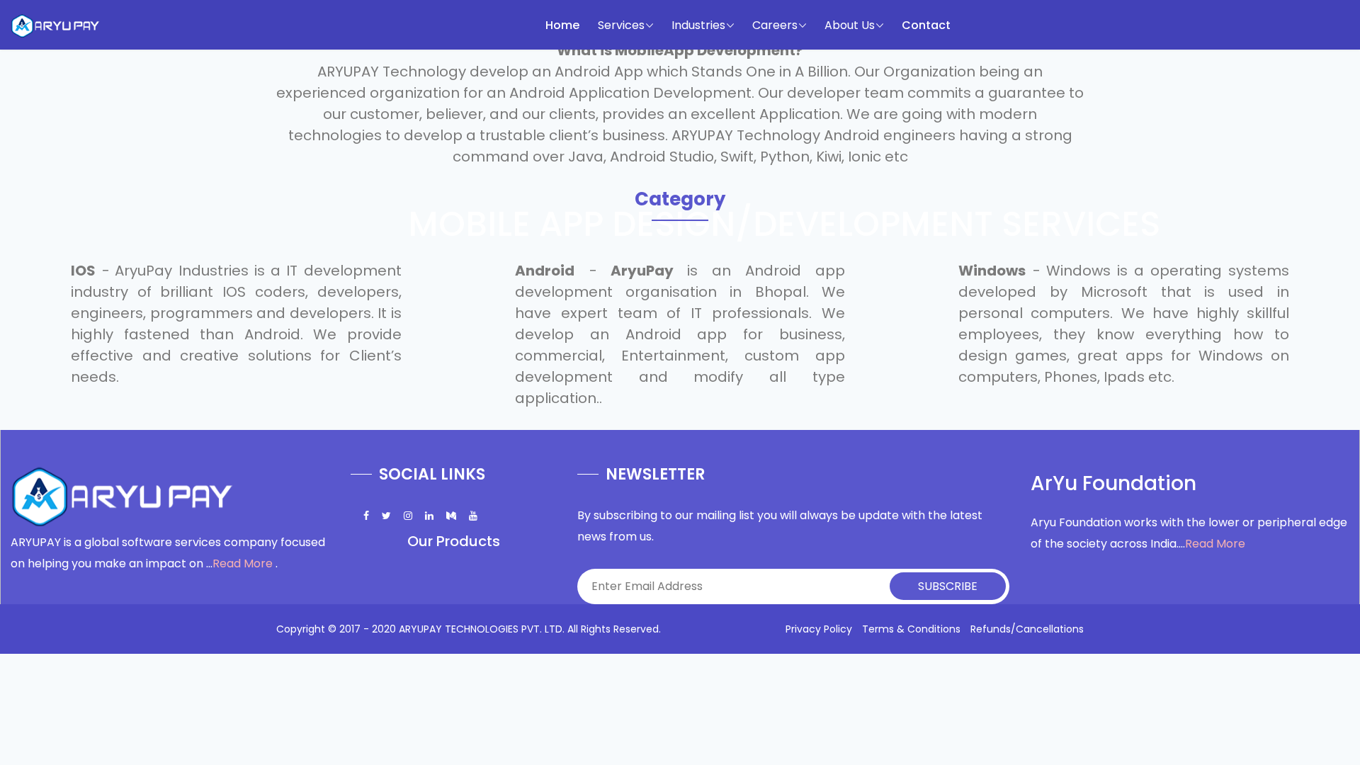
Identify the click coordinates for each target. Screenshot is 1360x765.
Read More (242, 563)
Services (621, 25)
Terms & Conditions (911, 629)
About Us (849, 25)
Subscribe (948, 586)
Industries (698, 25)
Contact (926, 25)
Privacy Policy (819, 629)
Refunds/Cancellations (1027, 629)
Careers (775, 25)
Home (562, 25)
